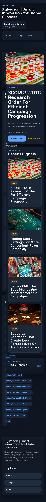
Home (8, 35)
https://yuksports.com (15, 415)
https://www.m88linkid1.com (18, 386)
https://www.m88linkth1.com (18, 398)
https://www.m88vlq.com (17, 410)
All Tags (19, 35)
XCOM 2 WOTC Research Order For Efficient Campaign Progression (22, 195)
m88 (8, 421)
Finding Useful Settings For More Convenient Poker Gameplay (24, 244)
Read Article (17, 138)
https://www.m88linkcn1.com (18, 381)
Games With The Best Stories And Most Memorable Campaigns (23, 291)
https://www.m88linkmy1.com (18, 392)
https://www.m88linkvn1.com (18, 404)
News (30, 35)
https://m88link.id (14, 375)
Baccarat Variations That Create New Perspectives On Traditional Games (24, 340)
